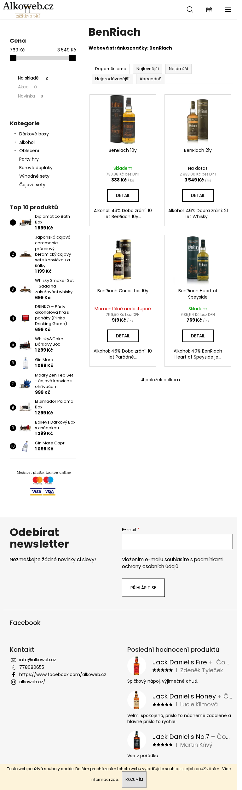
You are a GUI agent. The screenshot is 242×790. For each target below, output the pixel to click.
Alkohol (27, 142)
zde (114, 779)
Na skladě (33, 78)
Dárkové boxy (34, 134)
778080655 (31, 667)
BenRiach (160, 48)
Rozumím (134, 779)
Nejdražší (178, 69)
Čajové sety (32, 184)
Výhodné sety (34, 176)
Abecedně (151, 79)
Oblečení (29, 150)
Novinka (30, 96)
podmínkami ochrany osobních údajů (172, 563)
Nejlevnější (147, 69)
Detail (123, 195)
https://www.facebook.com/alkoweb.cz (62, 674)
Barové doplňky (36, 167)
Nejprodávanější (112, 79)
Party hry (29, 159)
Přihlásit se (143, 588)
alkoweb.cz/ (32, 682)
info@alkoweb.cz (37, 659)
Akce (27, 87)
